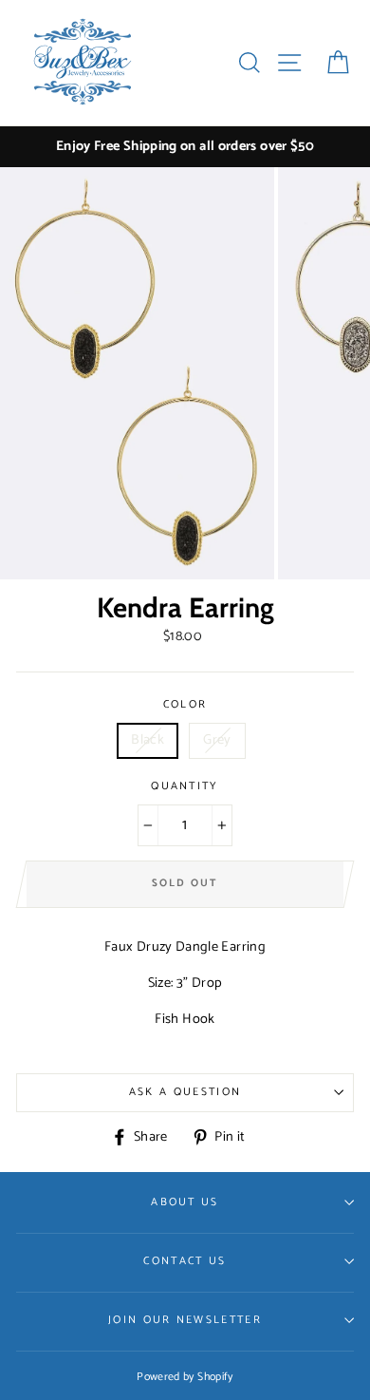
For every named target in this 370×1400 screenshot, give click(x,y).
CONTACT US (184, 1261)
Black (147, 739)
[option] (185, 147)
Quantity (185, 786)
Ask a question (185, 1092)
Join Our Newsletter (185, 1320)
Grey (217, 739)
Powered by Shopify (185, 1377)
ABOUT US (185, 1202)
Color (185, 704)
